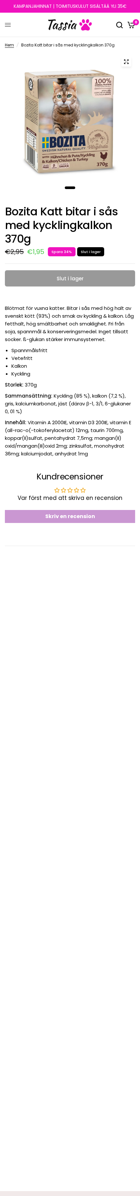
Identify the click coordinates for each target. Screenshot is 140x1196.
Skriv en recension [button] (70, 516)
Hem (9, 45)
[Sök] (119, 25)
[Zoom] (126, 62)
